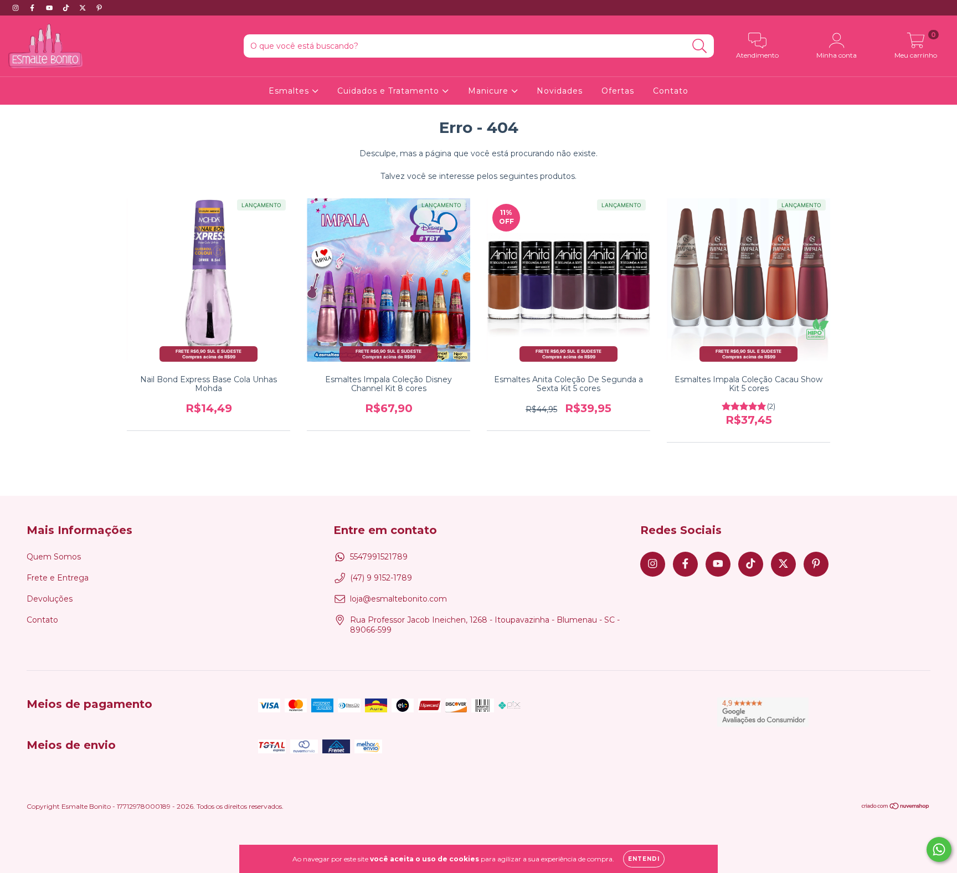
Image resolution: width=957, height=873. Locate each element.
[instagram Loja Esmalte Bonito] (16, 8)
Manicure (489, 91)
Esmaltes (290, 91)
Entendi (644, 858)
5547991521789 (379, 557)
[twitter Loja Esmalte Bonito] (83, 8)
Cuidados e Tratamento (389, 91)
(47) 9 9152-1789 (381, 578)
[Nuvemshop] (895, 807)
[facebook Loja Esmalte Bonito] (33, 8)
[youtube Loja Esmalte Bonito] (50, 8)
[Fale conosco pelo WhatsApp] (939, 849)
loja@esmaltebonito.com (398, 599)
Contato (670, 91)
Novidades (560, 91)
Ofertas (617, 91)
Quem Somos (54, 557)
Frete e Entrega (58, 578)
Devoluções (50, 599)
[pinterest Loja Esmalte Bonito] (99, 8)
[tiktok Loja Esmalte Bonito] (67, 8)
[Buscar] (700, 46)
